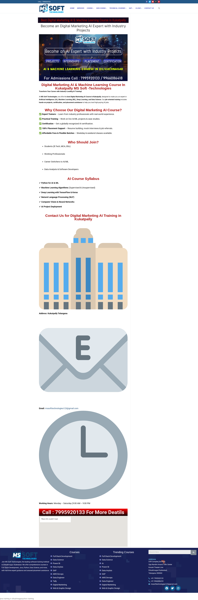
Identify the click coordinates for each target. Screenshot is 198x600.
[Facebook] (147, 2)
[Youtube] (153, 2)
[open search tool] (159, 8)
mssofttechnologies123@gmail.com (61, 408)
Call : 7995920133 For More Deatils (83, 512)
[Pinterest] (159, 2)
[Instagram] (156, 2)
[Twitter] (150, 2)
